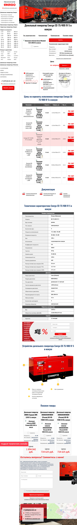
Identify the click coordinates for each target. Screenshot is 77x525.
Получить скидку (64, 68)
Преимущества (55, 35)
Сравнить (36, 46)
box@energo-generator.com (10, 8)
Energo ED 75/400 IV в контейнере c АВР (28, 177)
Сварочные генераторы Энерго (8, 27)
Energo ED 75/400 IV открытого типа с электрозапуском (29, 113)
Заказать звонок (8, 88)
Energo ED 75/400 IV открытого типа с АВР (28, 125)
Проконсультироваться (36, 495)
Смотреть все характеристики (63, 58)
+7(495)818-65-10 (8, 81)
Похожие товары (68, 35)
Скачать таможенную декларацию (66, 195)
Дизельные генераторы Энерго (8, 12)
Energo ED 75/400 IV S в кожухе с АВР (28, 152)
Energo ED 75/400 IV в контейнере (28, 165)
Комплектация (43, 35)
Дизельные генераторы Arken (8, 62)
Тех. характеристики (29, 35)
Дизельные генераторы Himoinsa (9, 65)
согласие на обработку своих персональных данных (60, 338)
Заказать (64, 65)
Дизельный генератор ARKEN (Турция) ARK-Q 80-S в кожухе (31, 414)
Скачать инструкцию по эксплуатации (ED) (49, 194)
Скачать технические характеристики (31, 194)
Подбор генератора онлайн (14, 444)
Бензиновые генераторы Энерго (9, 25)
